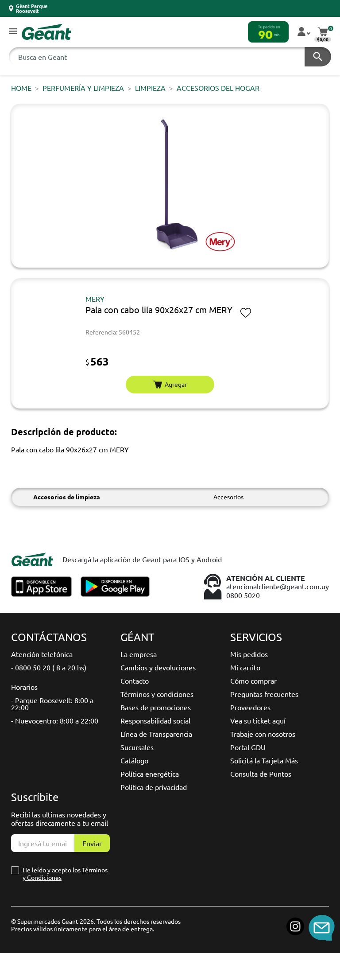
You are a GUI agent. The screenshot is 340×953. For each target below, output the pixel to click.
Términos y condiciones (156, 693)
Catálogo (134, 760)
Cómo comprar (253, 680)
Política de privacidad (153, 786)
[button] (13, 31)
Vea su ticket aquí (258, 720)
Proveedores (250, 707)
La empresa (138, 653)
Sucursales (137, 747)
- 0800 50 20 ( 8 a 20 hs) (48, 667)
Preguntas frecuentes (264, 693)
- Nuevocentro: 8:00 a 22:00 (54, 720)
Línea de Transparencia (156, 733)
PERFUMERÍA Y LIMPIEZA (83, 87)
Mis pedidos (249, 653)
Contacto (134, 680)
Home (21, 87)
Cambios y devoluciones (158, 667)
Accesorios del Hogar (218, 87)
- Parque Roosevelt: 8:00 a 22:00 (52, 703)
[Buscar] (318, 56)
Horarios (24, 686)
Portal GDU (248, 747)
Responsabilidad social (155, 720)
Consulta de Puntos (260, 773)
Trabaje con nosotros (262, 733)
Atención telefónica (42, 653)
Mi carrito (245, 667)
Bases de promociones (155, 707)
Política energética (149, 773)
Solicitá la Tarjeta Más (264, 760)
